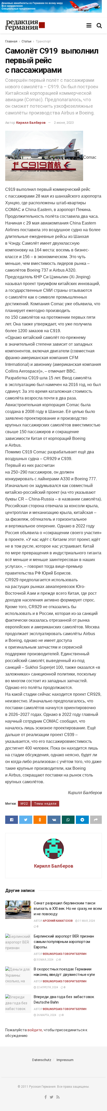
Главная (11, 41)
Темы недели (45, 803)
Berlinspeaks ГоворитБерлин (64, 954)
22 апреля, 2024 (47, 987)
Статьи (26, 41)
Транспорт (43, 41)
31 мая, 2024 (86, 920)
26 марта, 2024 (46, 1015)
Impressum (65, 1060)
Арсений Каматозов (58, 920)
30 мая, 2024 (45, 959)
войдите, (35, 1030)
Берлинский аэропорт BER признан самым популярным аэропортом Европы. (64, 941)
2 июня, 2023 (64, 123)
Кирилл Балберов (31, 123)
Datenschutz (41, 1060)
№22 (24, 803)
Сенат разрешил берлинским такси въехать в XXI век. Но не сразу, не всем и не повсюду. (68, 908)
